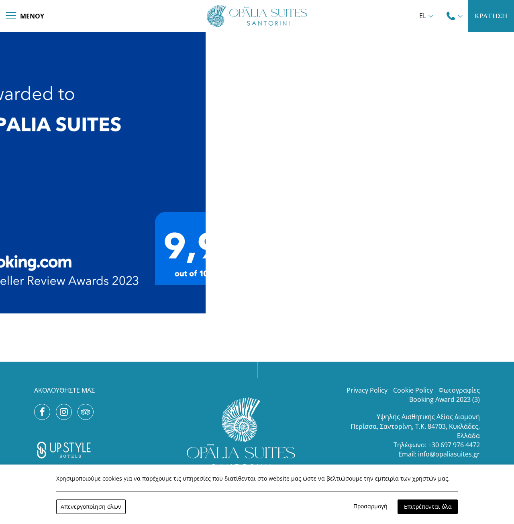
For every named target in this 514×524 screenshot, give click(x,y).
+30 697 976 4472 (454, 444)
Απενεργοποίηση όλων (91, 506)
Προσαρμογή (370, 506)
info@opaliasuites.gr (449, 454)
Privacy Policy (367, 390)
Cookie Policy (413, 390)
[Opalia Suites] (257, 15)
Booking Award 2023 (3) (444, 399)
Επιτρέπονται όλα (428, 506)
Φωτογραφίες (459, 390)
